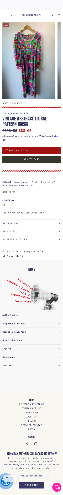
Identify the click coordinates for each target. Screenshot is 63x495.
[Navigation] (3, 15)
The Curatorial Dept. (17, 113)
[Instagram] (35, 443)
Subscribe (31, 485)
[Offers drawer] (10, 15)
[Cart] (59, 15)
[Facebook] (27, 443)
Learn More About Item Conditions (23, 212)
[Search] (51, 15)
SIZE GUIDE (8, 192)
